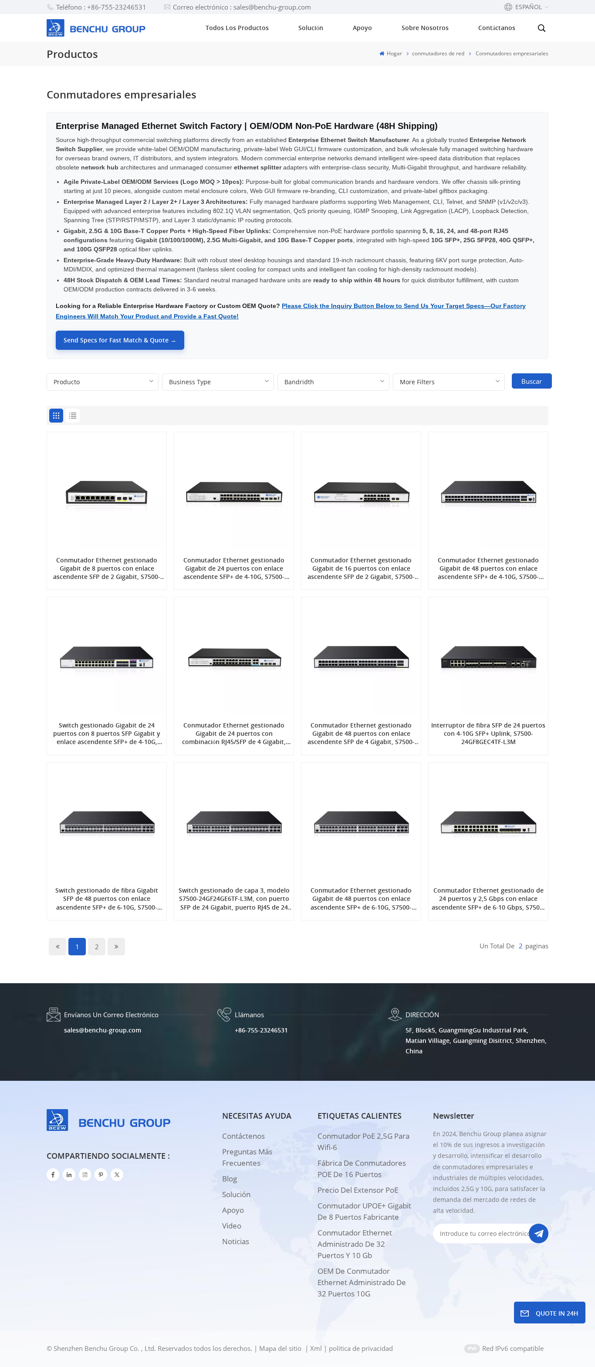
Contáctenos (243, 1136)
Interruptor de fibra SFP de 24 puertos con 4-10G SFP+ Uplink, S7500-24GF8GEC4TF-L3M (488, 733)
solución (236, 1194)
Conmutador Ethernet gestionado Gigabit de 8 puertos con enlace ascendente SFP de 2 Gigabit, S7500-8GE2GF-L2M (106, 568)
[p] (101, 1174)
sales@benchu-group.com (102, 1030)
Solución (310, 28)
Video (231, 1226)
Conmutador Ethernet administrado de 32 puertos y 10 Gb (355, 1244)
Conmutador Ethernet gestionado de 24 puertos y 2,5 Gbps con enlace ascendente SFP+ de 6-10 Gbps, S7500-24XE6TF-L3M (488, 898)
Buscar (531, 381)
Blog (229, 1179)
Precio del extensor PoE (358, 1190)
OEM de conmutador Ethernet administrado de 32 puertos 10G (362, 1282)
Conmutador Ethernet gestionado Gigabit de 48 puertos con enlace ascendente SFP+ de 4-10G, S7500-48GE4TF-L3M (488, 568)
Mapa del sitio (281, 1348)
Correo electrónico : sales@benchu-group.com (242, 7)
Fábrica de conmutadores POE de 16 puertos (362, 1168)
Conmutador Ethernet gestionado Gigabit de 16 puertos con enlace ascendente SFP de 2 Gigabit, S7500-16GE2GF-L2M (361, 568)
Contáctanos (496, 28)
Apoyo (362, 28)
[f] (53, 1174)
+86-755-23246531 (261, 1030)
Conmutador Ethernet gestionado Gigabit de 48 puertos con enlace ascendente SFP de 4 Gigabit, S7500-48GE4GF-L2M (361, 733)
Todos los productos (237, 28)
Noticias (235, 1241)
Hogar (393, 53)
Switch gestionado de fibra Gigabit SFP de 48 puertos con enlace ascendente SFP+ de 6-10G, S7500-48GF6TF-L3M (106, 898)
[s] (85, 1174)
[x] (117, 1174)
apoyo (233, 1210)
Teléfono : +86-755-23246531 (101, 7)
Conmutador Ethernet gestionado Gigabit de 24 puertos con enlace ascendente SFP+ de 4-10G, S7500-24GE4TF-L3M (233, 568)
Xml (316, 1348)
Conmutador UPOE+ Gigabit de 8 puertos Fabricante (364, 1211)
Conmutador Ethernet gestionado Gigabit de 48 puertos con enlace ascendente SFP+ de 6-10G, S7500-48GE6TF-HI (361, 898)
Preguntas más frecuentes (247, 1157)
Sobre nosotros (425, 28)
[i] (69, 1174)
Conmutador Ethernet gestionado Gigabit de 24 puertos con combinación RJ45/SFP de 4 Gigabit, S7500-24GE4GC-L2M (234, 733)
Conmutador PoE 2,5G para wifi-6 (363, 1141)
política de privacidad (361, 1348)
